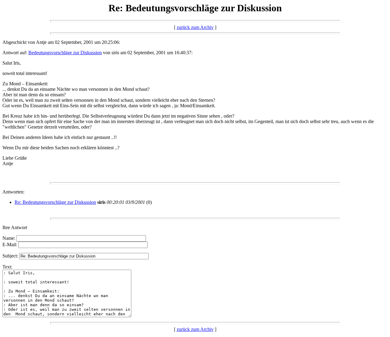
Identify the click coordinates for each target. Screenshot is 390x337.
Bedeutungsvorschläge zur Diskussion (65, 52)
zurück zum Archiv (195, 27)
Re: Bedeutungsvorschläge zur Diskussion (55, 202)
